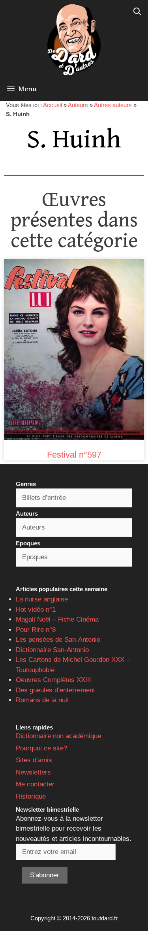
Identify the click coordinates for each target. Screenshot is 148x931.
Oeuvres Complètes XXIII (53, 680)
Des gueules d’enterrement (55, 690)
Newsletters (33, 772)
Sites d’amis (34, 760)
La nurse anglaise (42, 599)
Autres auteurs (113, 105)
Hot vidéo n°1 (36, 609)
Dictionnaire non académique (58, 736)
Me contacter (35, 784)
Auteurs (78, 105)
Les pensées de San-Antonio (58, 639)
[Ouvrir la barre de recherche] (137, 12)
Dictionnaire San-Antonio (52, 650)
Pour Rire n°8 (36, 629)
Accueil (52, 105)
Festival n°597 (74, 455)
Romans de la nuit (42, 700)
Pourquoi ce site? (41, 748)
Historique (31, 796)
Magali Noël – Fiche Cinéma (57, 619)
